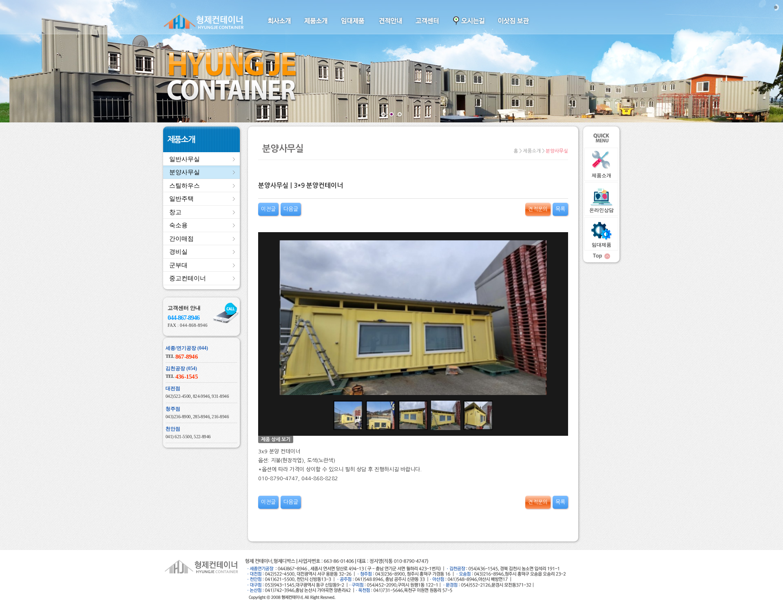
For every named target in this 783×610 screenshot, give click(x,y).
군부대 (178, 265)
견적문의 (538, 209)
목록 (560, 209)
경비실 (178, 251)
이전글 (268, 209)
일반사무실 (184, 159)
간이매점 (181, 238)
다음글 (290, 209)
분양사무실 (184, 172)
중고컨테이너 (187, 278)
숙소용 (178, 225)
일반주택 (181, 198)
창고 (175, 212)
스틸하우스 (184, 185)
